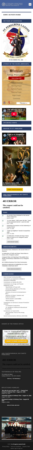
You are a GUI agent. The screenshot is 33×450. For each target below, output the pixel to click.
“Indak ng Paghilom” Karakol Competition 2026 (18, 231)
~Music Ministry (9, 300)
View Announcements (14, 269)
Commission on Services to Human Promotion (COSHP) (16, 303)
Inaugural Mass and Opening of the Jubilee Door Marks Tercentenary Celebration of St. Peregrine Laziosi (15, 258)
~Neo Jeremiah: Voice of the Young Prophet (14, 313)
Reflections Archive (13, 405)
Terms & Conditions (16, 446)
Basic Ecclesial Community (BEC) (12, 277)
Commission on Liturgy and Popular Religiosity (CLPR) (13, 284)
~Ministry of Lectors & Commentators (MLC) (15, 292)
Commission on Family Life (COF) (12, 282)
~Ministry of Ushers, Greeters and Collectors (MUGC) (14, 296)
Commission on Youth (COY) (11, 311)
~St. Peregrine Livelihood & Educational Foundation (16, 308)
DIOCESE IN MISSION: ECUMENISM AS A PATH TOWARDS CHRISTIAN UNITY (14, 265)
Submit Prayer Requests (14, 189)
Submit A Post (26, 446)
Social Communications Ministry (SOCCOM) (15, 316)
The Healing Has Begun (7, 374)
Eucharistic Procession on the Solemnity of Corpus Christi (19, 226)
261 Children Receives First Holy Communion (14, 262)
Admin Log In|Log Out (16, 448)
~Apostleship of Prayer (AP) (12, 287)
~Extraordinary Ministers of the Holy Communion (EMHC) (15, 289)
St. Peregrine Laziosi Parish (18, 444)
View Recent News (12, 242)
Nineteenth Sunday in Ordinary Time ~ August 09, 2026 (15, 400)
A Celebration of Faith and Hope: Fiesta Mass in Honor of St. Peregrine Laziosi (18, 236)
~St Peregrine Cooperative (12, 305)
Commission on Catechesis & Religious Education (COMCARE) (14, 279)
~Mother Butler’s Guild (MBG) (13, 298)
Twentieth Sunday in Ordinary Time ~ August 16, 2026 (16, 395)
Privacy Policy (5, 446)
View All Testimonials (13, 378)
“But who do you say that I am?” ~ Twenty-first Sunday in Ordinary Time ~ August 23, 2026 (15, 391)
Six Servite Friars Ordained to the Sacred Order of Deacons (18, 216)
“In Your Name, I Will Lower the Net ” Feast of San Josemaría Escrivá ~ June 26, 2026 (19, 221)
